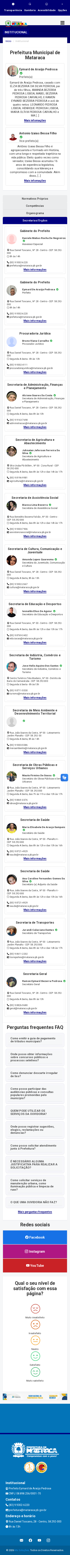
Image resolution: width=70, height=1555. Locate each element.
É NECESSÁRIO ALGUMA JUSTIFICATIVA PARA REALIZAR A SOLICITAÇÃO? (33, 1164)
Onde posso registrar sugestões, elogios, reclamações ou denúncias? (32, 1130)
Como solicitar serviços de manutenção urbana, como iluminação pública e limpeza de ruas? (32, 1185)
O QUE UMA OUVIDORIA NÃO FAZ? (33, 1202)
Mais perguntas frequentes (35, 1211)
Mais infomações (35, 120)
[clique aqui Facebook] (30, 1540)
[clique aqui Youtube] (39, 1540)
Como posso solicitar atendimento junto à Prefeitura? (33, 1147)
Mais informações (35, 269)
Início (9, 41)
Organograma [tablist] (35, 213)
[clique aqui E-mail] (21, 1540)
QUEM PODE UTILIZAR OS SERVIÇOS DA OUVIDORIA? (28, 1112)
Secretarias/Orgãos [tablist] (35, 220)
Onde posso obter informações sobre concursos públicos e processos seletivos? (31, 1057)
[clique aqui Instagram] (48, 1540)
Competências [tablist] (35, 205)
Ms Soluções (22, 1550)
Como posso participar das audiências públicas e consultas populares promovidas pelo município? (31, 1093)
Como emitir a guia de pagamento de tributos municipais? (32, 1040)
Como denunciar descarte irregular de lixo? (34, 1074)
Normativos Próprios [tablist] (35, 198)
